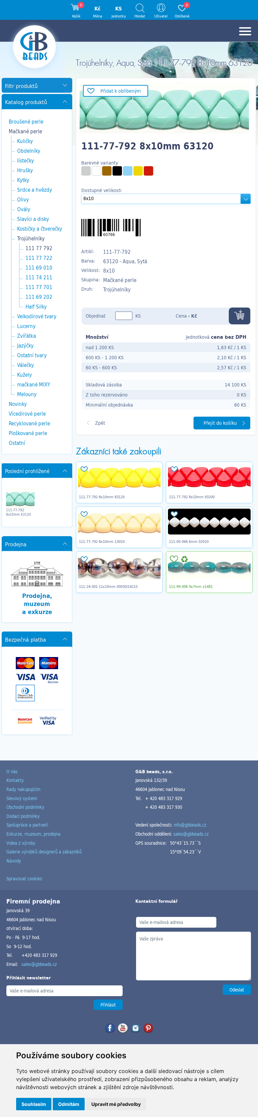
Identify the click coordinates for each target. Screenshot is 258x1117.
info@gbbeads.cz (190, 824)
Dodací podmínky (23, 816)
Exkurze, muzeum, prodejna (33, 833)
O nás (11, 771)
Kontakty (15, 780)
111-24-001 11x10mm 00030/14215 (108, 586)
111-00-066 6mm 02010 (189, 541)
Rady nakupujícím (23, 789)
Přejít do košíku (220, 422)
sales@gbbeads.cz (191, 833)
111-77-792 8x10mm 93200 (192, 497)
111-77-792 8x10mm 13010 (102, 541)
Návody (13, 860)
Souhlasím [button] (34, 1104)
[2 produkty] (117, 171)
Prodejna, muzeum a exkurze (37, 603)
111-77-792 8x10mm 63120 (18, 512)
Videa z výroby (20, 842)
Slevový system (21, 798)
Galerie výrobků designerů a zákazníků (44, 851)
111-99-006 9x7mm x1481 (191, 586)
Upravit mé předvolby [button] (116, 1104)
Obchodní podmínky (25, 806)
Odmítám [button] (68, 1104)
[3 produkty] (96, 171)
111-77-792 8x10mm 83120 (102, 497)
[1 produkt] (86, 171)
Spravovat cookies (24, 878)
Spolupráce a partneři (27, 824)
